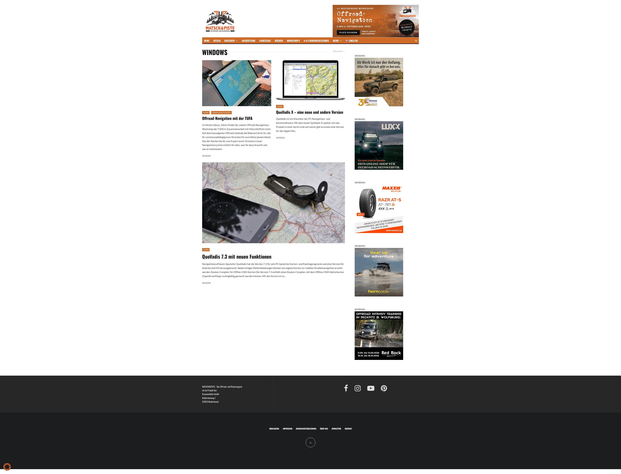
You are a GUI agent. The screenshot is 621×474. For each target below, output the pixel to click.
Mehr (336, 40)
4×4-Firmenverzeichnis (316, 40)
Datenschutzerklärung (306, 428)
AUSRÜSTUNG (248, 40)
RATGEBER (229, 40)
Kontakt (348, 428)
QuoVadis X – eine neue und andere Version (309, 112)
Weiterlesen (206, 156)
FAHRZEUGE (265, 40)
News (206, 112)
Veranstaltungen (221, 112)
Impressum (287, 428)
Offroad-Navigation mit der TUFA (227, 118)
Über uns (324, 428)
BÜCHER (279, 40)
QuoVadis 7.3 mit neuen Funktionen (236, 256)
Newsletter (336, 428)
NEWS (206, 40)
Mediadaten (274, 428)
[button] (7, 467)
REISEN (216, 40)
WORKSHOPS (293, 40)
